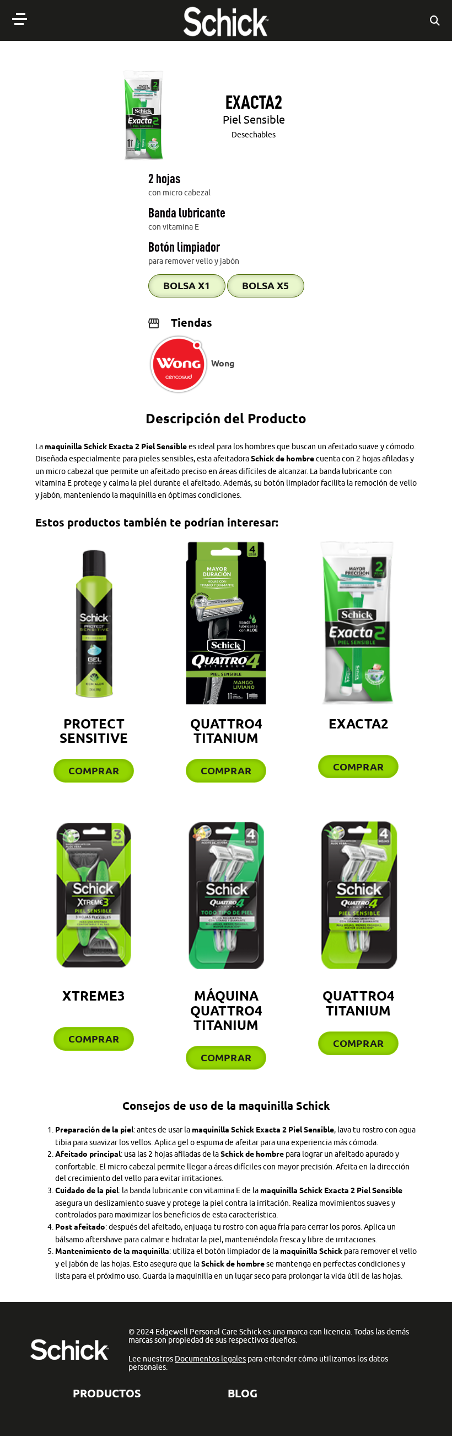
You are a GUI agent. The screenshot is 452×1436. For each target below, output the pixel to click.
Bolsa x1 (186, 285)
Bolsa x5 (265, 285)
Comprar (93, 770)
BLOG (242, 1393)
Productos (107, 1393)
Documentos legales (210, 1358)
